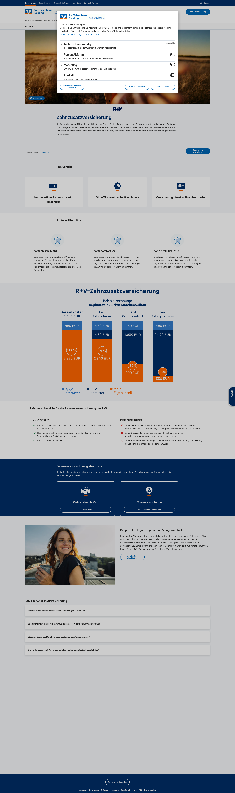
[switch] (172, 54)
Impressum (91, 34)
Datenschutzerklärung (71, 34)
